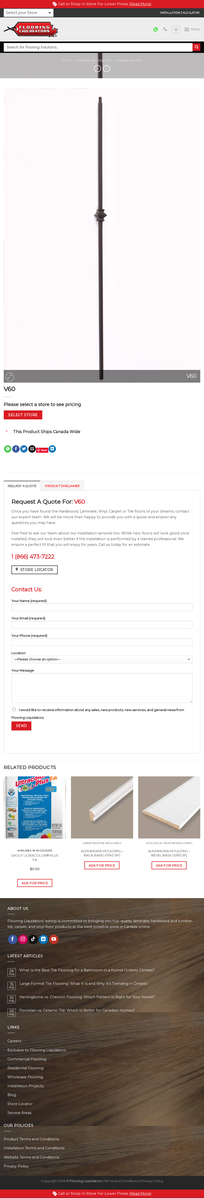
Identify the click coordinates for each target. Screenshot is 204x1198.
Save (44, 450)
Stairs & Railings (129, 60)
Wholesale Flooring (25, 1077)
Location (18, 653)
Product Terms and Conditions (31, 1139)
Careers (14, 1041)
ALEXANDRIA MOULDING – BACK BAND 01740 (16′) (102, 853)
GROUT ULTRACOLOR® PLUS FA (34, 857)
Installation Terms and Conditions (34, 1148)
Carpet (115, 511)
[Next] (200, 837)
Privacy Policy (16, 1166)
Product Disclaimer (62, 486)
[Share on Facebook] (16, 449)
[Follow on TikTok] (33, 939)
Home (66, 60)
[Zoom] (9, 377)
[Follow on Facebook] (12, 939)
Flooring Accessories (93, 60)
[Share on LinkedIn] (52, 449)
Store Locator (20, 1104)
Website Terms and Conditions (31, 1157)
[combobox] (98, 47)
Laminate (88, 511)
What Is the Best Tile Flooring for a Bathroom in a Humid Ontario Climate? (87, 970)
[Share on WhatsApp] (7, 449)
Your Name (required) (29, 601)
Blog (11, 1095)
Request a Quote (22, 486)
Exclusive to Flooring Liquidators (36, 1050)
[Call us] (165, 29)
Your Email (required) (28, 618)
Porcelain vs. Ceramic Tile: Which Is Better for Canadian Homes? (77, 1010)
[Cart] (176, 29)
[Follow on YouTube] (53, 939)
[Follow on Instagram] (23, 939)
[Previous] (4, 837)
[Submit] (196, 47)
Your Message (22, 670)
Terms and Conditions (121, 1181)
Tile (130, 511)
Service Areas (19, 1113)
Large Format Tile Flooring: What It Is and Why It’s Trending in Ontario (83, 984)
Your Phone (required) (29, 636)
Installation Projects (25, 1086)
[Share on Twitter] (24, 449)
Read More (140, 4)
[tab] (22, 486)
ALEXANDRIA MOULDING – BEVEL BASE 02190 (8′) (169, 853)
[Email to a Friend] (32, 449)
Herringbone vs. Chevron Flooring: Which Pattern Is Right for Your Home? (87, 997)
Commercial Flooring (26, 1059)
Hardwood (68, 511)
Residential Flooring (25, 1068)
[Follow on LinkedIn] (43, 939)
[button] (28, 13)
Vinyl (103, 511)
